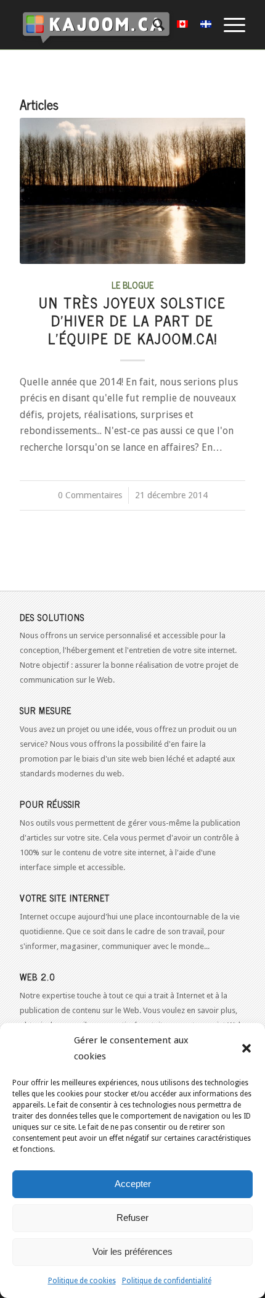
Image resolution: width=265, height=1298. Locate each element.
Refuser (132, 1217)
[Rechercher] (153, 24)
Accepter (133, 1183)
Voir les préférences (132, 1251)
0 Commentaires (90, 495)
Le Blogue (132, 284)
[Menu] (228, 24)
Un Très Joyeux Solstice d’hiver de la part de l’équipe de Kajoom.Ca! (132, 320)
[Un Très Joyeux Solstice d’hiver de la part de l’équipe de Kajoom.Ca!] (132, 191)
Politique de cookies (82, 1280)
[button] (246, 1048)
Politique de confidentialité (166, 1280)
